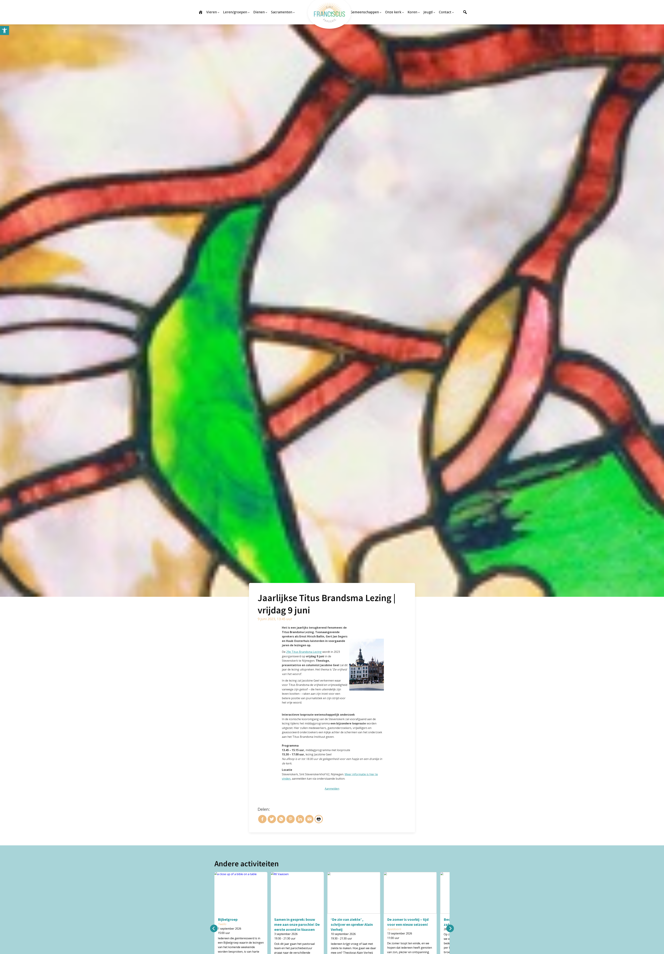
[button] (4, 30)
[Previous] (214, 928)
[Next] (450, 928)
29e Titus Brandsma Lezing (304, 652)
